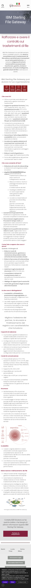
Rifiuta (12, 582)
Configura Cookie (22, 582)
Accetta (5, 582)
